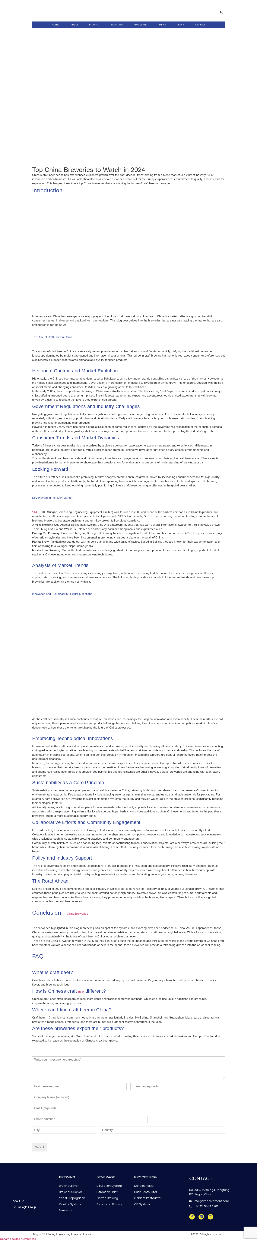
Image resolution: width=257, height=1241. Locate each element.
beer (81, 991)
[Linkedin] (201, 1217)
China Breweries (77, 913)
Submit (39, 1147)
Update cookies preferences (18, 1238)
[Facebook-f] (192, 1217)
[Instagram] (210, 1217)
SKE (35, 512)
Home (55, 24)
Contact (200, 24)
